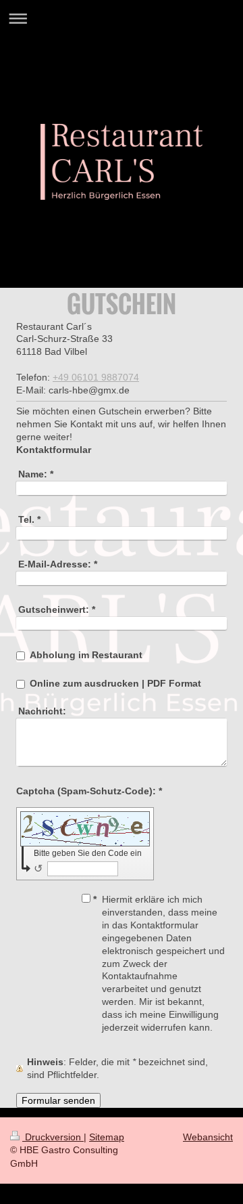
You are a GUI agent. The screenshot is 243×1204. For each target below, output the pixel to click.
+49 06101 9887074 (96, 377)
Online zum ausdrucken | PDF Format (115, 683)
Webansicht (208, 1137)
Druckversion (53, 1137)
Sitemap (106, 1137)
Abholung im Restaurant (86, 654)
